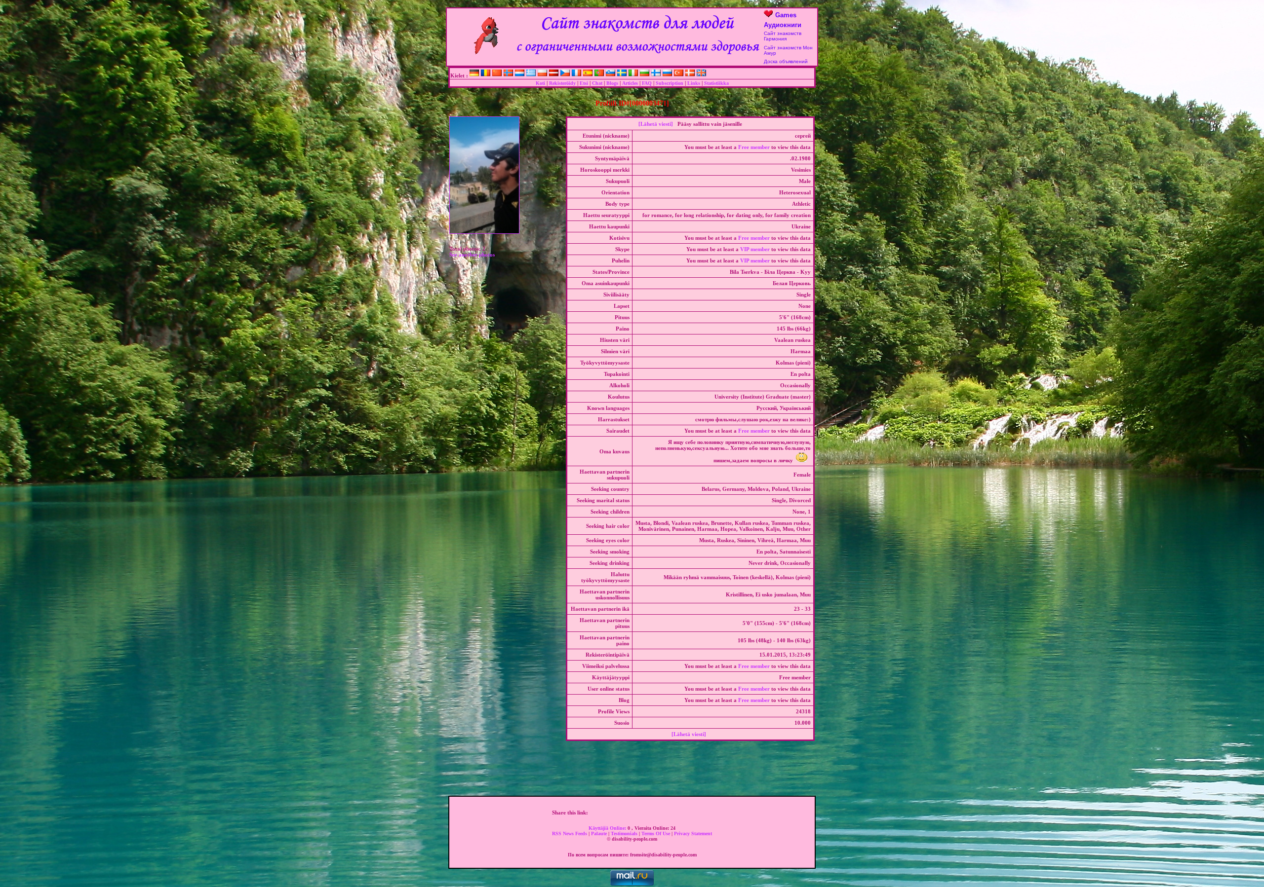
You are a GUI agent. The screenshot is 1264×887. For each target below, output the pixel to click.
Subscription (669, 83)
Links (693, 83)
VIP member (755, 249)
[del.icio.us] (646, 812)
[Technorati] (687, 812)
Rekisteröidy (562, 83)
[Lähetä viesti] (655, 124)
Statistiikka (716, 83)
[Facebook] (594, 812)
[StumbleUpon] (667, 812)
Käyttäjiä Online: (608, 828)
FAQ (647, 83)
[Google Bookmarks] (635, 812)
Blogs (612, 83)
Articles (630, 83)
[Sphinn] (698, 812)
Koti (540, 83)
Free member (754, 147)
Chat (597, 83)
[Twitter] (604, 812)
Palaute (599, 833)
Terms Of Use (656, 833)
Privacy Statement (693, 833)
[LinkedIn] (656, 812)
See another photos (472, 255)
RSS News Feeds (570, 833)
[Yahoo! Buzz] (625, 812)
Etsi (584, 83)
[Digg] (615, 812)
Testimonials (625, 833)
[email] (708, 812)
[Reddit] (677, 812)
